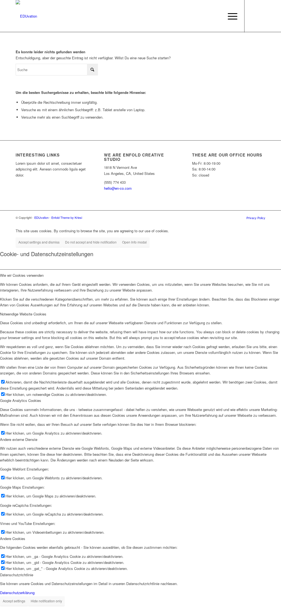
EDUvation (41, 217)
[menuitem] (230, 16)
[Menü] (230, 16)
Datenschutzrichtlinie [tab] (16, 574)
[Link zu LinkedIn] (261, 16)
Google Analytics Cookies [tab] (20, 400)
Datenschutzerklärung (17, 592)
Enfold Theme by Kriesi (66, 217)
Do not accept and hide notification (91, 242)
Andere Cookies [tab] (12, 538)
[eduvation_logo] (26, 16)
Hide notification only (46, 600)
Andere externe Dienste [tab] (18, 439)
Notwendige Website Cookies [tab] (23, 314)
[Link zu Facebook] (253, 16)
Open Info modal (134, 242)
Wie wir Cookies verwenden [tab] (22, 275)
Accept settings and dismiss (39, 242)
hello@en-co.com (118, 188)
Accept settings (14, 600)
